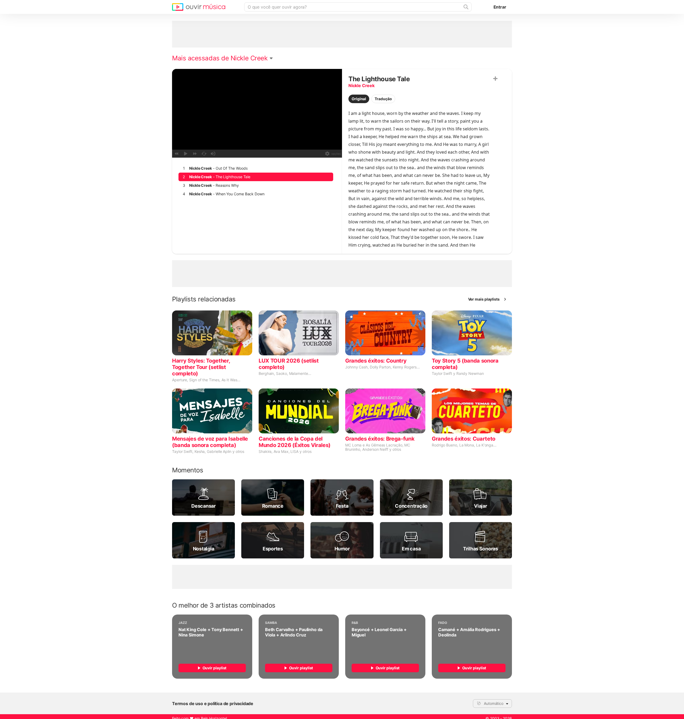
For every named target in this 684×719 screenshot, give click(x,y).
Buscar (465, 6)
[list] (255, 181)
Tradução (383, 98)
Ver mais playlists (484, 299)
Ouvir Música (198, 7)
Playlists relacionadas (204, 299)
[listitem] (255, 168)
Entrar (499, 7)
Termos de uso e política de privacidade (212, 703)
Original (359, 98)
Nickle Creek (361, 85)
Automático (493, 703)
